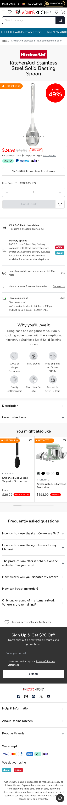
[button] (60, 204)
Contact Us (59, 286)
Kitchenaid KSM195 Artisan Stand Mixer (51, 486)
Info (62, 273)
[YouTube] (48, 696)
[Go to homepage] (33, 12)
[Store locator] (56, 12)
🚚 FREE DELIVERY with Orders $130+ (36, 4)
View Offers (54, 3)
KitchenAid (8, 474)
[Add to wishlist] (30, 440)
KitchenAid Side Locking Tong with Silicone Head (15, 480)
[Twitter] (41, 696)
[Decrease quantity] (15, 192)
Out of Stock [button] (29, 204)
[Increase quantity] (52, 192)
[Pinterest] (33, 696)
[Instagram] (26, 696)
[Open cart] (63, 12)
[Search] (60, 20)
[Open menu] (3, 12)
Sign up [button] (33, 674)
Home (5, 41)
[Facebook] (18, 696)
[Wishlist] (10, 12)
